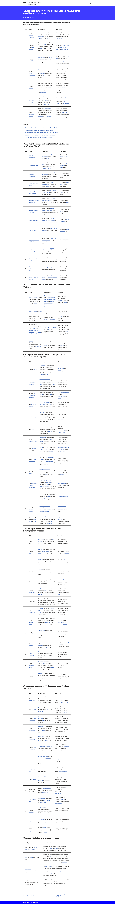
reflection (31, 831)
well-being (47, 622)
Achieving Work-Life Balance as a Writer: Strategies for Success (40, 135)
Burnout (43, 154)
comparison (60, 509)
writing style (49, 523)
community (40, 645)
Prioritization (41, 539)
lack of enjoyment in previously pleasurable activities (50, 277)
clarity (61, 250)
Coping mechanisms (42, 69)
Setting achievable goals (45, 469)
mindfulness (32, 592)
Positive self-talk (42, 767)
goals (42, 98)
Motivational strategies (43, 97)
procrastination (61, 396)
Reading (41, 447)
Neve (24, 902)
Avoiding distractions (63, 496)
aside (44, 499)
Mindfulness (40, 588)
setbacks (48, 709)
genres (34, 521)
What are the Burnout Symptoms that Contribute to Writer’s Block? (41, 127)
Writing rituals (41, 819)
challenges (40, 711)
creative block (66, 45)
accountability (43, 802)
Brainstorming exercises (45, 402)
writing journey (47, 740)
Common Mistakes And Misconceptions (34, 140)
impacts (46, 315)
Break (50, 394)
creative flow (32, 730)
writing (47, 158)
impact (44, 663)
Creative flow (42, 365)
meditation (40, 59)
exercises (50, 431)
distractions (31, 498)
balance (67, 787)
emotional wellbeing (47, 108)
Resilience (40, 707)
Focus (39, 612)
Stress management (42, 746)
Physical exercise (43, 437)
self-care (64, 61)
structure (47, 374)
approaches (44, 168)
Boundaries (40, 559)
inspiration (44, 44)
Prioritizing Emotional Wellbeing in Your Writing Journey (38, 137)
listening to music (43, 449)
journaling (40, 71)
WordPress (35, 902)
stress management (62, 314)
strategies (40, 718)
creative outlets (61, 622)
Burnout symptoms (42, 32)
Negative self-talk (62, 483)
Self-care (40, 549)
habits (60, 871)
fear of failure (66, 103)
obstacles (64, 712)
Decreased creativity (33, 165)
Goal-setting (41, 579)
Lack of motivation (33, 311)
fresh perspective (49, 461)
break (67, 343)
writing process (58, 803)
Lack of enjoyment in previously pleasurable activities (34, 277)
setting (46, 89)
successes (45, 832)
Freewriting (42, 412)
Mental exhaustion (33, 297)
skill (43, 881)
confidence (48, 482)
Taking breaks (47, 327)
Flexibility (40, 569)
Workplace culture (42, 661)
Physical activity (41, 630)
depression (52, 319)
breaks (61, 156)
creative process (43, 42)
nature (39, 60)
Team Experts (28, 17)
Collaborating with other (45, 506)
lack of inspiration (65, 49)
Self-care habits (41, 57)
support (57, 90)
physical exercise (33, 441)
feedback (46, 100)
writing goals (44, 233)
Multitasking (40, 608)
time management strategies (32, 395)
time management (65, 392)
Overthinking (61, 368)
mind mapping (43, 404)
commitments (58, 793)
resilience (34, 709)
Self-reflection (41, 673)
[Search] (90, 3)
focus (43, 158)
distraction (61, 451)
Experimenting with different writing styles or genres (63, 517)
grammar (42, 374)
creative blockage (51, 297)
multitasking (32, 612)
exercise (50, 57)
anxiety (67, 202)
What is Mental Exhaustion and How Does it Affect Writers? (39, 130)
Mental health (41, 736)
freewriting (33, 416)
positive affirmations (44, 486)
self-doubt (61, 47)
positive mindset (63, 771)
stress (39, 62)
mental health (65, 112)
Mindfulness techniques (45, 379)
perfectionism (61, 419)
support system (45, 641)
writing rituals (32, 821)
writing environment (50, 457)
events (44, 571)
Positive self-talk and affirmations (47, 480)
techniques (60, 316)
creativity (44, 164)
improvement (46, 830)
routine (30, 462)
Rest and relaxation (42, 651)
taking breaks (42, 73)
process (41, 48)
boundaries (40, 90)
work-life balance (59, 38)
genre (51, 521)
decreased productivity (34, 314)
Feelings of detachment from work (33, 268)
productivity (41, 38)
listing (49, 404)
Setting (59, 470)
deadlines (44, 232)
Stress (26, 857)
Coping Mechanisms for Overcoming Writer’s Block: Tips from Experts (41, 132)
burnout (64, 32)
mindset (47, 821)
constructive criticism (44, 511)
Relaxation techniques (43, 756)
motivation (48, 38)
